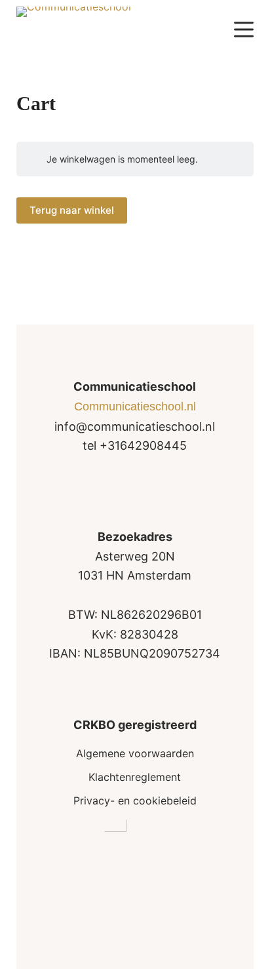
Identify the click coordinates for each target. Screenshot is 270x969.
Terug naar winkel (71, 210)
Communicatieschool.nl (135, 406)
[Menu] (244, 29)
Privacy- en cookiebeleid (135, 800)
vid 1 (134, 915)
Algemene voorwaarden (135, 753)
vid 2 (135, 931)
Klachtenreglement (134, 776)
